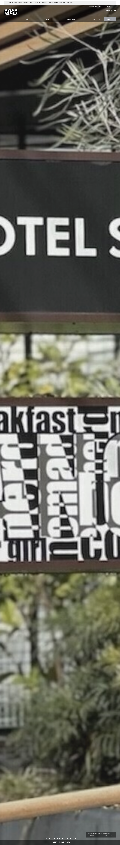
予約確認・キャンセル (95, 6)
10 (67, 838)
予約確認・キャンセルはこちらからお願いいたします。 (102, 835)
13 (75, 838)
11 (70, 838)
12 (73, 838)
